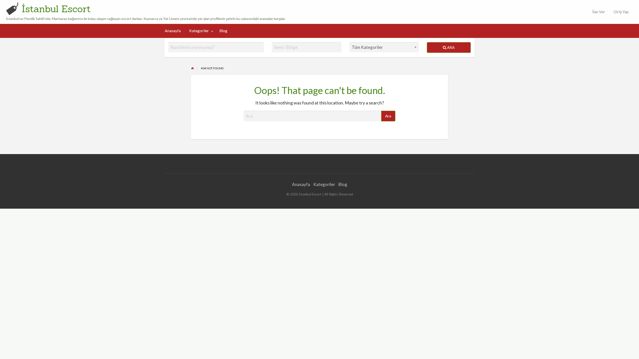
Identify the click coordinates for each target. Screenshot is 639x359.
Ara (450, 47)
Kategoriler (199, 30)
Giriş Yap (621, 11)
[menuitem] (597, 12)
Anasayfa (173, 30)
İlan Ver (598, 11)
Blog (223, 30)
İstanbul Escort (56, 9)
